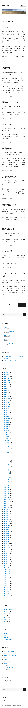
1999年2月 (6, 589)
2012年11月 (7, 432)
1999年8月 (6, 577)
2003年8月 (6, 481)
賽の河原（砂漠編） (9, 343)
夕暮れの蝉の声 (9, 177)
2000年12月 (7, 545)
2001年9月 (6, 527)
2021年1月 (6, 392)
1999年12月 (7, 569)
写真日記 (6, 613)
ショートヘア (8, 124)
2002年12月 (7, 497)
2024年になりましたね (10, 331)
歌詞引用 (6, 619)
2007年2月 (6, 449)
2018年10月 (7, 406)
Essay (3, 700)
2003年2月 (6, 493)
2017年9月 (6, 416)
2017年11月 (6, 412)
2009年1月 (6, 440)
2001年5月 (6, 535)
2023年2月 (6, 376)
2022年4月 (6, 384)
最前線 (5, 339)
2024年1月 (6, 374)
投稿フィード (7, 635)
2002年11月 (7, 499)
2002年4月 (6, 513)
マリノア (6, 28)
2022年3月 (6, 386)
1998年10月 (7, 598)
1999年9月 (7, 575)
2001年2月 (6, 541)
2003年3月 (6, 491)
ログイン (6, 633)
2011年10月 (7, 438)
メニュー (23, 5)
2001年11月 (7, 523)
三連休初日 (7, 148)
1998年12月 (7, 593)
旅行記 (5, 615)
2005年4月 (6, 459)
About (4, 697)
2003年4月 (6, 489)
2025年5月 (6, 372)
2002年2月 (6, 517)
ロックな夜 (7, 251)
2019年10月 (7, 398)
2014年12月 (7, 426)
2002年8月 (6, 505)
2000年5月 (6, 559)
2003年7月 (6, 483)
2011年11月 (6, 436)
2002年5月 (6, 511)
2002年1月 (6, 519)
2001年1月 (6, 543)
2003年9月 (6, 479)
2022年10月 (7, 382)
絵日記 (5, 621)
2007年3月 (6, 447)
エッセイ (6, 611)
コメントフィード (8, 637)
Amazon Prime (8, 609)
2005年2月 (6, 463)
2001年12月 (7, 521)
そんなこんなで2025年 (10, 327)
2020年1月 (6, 396)
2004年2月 (6, 469)
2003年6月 (6, 485)
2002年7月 (6, 507)
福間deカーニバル (10, 102)
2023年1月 (6, 378)
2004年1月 (6, 471)
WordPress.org (8, 639)
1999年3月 (6, 587)
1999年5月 (6, 583)
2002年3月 (6, 515)
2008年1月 (6, 443)
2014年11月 (7, 428)
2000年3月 (6, 563)
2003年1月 (6, 495)
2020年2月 (6, 394)
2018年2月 (6, 408)
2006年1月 (6, 453)
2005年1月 (6, 465)
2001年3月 (6, 539)
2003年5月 (6, 487)
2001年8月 (6, 529)
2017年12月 (7, 410)
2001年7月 (6, 531)
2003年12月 (7, 473)
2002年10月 (7, 501)
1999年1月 (6, 591)
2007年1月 (6, 451)
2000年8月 (6, 553)
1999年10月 (7, 573)
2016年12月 (7, 418)
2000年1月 (6, 567)
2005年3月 (6, 461)
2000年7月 (6, 555)
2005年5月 (6, 457)
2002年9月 (7, 503)
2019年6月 (6, 400)
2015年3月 (6, 420)
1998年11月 (7, 595)
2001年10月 (7, 525)
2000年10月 (7, 549)
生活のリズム (7, 335)
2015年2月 (6, 422)
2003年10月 (7, 477)
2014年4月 (6, 430)
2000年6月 (7, 557)
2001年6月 (6, 533)
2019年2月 (6, 402)
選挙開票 (6, 68)
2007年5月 (6, 445)
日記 (11, 61)
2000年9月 (7, 551)
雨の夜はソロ (8, 229)
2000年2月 (6, 565)
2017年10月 (7, 414)
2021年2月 (6, 390)
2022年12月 (7, 380)
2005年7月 (6, 455)
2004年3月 (6, 467)
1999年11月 (7, 571)
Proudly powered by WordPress (14, 705)
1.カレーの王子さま (9, 356)
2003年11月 (7, 475)
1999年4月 (6, 585)
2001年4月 (6, 537)
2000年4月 (6, 561)
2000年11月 (7, 547)
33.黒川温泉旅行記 (8, 360)
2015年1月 (6, 424)
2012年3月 (6, 434)
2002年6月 (7, 509)
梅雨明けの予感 (9, 205)
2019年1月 (6, 404)
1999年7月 (6, 579)
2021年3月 (6, 388)
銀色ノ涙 (5, 5)
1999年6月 (7, 581)
